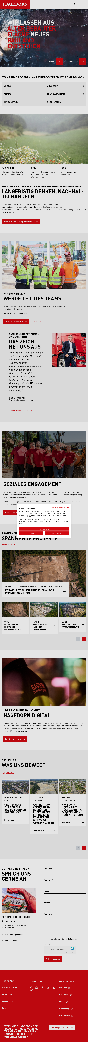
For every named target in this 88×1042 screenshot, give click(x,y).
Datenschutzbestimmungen (60, 507)
